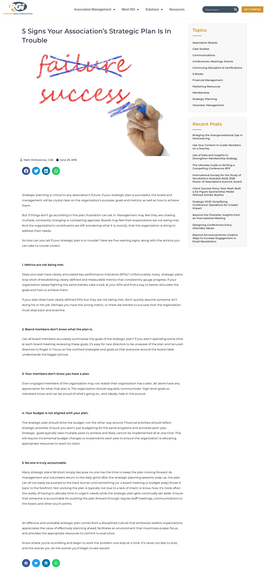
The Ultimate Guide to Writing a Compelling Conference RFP (214, 167)
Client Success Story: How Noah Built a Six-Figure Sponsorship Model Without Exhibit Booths (217, 192)
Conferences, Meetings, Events (213, 61)
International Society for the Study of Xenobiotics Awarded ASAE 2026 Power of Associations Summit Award (217, 178)
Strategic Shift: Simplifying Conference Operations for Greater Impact (215, 205)
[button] (26, 171)
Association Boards (205, 42)
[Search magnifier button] (235, 9)
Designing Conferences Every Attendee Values (212, 226)
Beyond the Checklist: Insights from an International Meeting (216, 216)
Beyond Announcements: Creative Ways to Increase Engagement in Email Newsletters (215, 238)
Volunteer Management (208, 105)
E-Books (198, 74)
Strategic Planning (205, 99)
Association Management (92, 9)
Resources (177, 9)
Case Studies (201, 49)
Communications (204, 55)
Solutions (152, 9)
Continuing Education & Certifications (217, 67)
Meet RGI (128, 9)
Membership (201, 92)
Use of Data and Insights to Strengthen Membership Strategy (215, 157)
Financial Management (208, 80)
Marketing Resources (206, 86)
